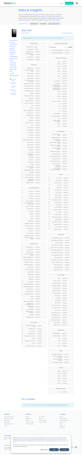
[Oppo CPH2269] (10, 32)
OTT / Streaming (29, 424)
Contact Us (62, 427)
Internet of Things (30, 422)
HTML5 (11, 60)
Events (60, 424)
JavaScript (13, 63)
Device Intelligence (8, 438)
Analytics (28, 420)
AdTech (27, 416)
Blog (5, 439)
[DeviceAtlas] (10, 4)
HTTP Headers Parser (54, 20)
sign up (29, 38)
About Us (61, 416)
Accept (54, 449)
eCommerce (42, 416)
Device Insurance (43, 422)
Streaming (13, 65)
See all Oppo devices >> (67, 33)
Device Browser (43, 16)
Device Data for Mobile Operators (57, 405)
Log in (24, 38)
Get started (69, 3)
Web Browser (13, 58)
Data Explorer (57, 16)
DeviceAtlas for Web (8, 416)
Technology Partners (64, 420)
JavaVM (12, 73)
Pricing (5, 425)
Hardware (12, 46)
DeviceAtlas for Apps (9, 418)
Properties (43, 23)
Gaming (41, 418)
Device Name (13, 40)
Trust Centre (62, 425)
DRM (11, 71)
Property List (27, 20)
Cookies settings (43, 449)
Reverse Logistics (43, 420)
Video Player (13, 67)
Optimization (29, 418)
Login (61, 3)
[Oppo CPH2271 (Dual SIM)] (18, 32)
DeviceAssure (7, 420)
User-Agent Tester (54, 23)
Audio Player (13, 69)
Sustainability (13, 56)
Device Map (6, 422)
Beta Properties (14, 75)
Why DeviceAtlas (63, 418)
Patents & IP (62, 422)
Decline (64, 449)
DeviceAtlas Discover (9, 424)
